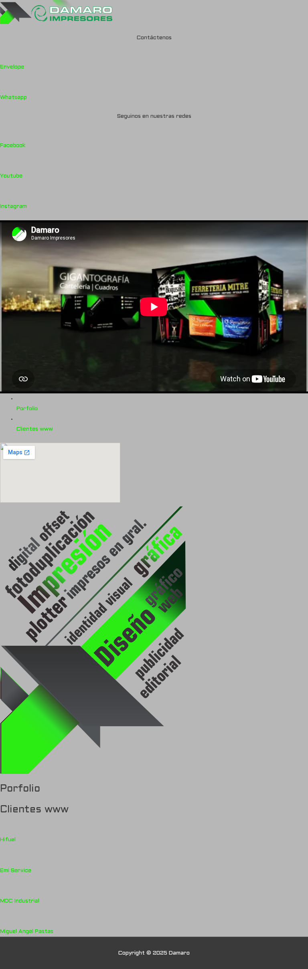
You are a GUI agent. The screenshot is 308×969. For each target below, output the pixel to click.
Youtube (11, 176)
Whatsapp (13, 97)
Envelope (12, 67)
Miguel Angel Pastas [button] (26, 931)
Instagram (13, 206)
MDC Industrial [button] (19, 901)
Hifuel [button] (8, 839)
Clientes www (34, 429)
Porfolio (27, 408)
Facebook (12, 145)
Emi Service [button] (15, 870)
